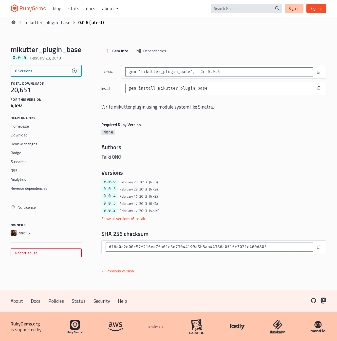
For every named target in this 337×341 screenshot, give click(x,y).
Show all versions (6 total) (123, 219)
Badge (16, 153)
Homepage (20, 126)
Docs (90, 8)
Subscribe (18, 162)
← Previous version (117, 271)
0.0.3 (109, 203)
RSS (14, 170)
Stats (73, 8)
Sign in (294, 8)
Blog (57, 8)
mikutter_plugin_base (47, 22)
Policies (56, 300)
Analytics (18, 179)
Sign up (316, 8)
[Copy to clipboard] (318, 71)
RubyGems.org (25, 323)
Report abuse (26, 253)
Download (19, 135)
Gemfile (107, 72)
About (17, 300)
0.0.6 (109, 181)
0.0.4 (109, 196)
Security (102, 300)
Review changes (24, 144)
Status (79, 300)
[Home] (14, 22)
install (105, 88)
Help (122, 300)
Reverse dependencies (29, 188)
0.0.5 (109, 189)
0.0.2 (109, 210)
